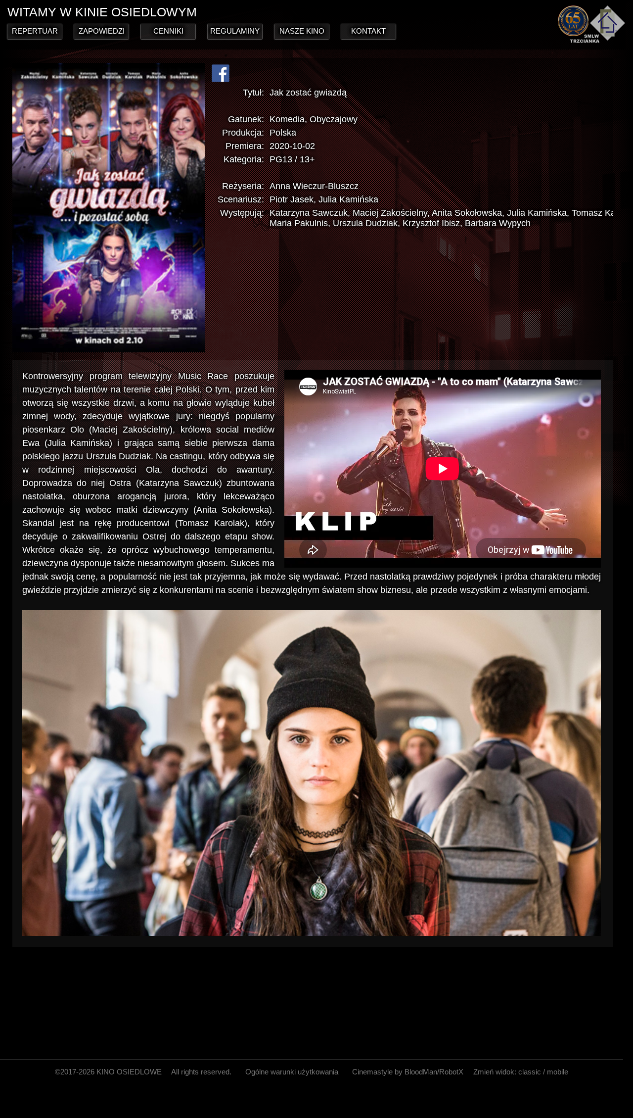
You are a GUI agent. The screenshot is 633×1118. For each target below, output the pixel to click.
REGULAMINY (235, 31)
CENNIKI (168, 31)
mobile (557, 1072)
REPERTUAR (35, 31)
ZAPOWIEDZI (102, 31)
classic (529, 1072)
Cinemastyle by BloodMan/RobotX (407, 1072)
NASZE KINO (301, 31)
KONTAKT (368, 31)
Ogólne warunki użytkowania (291, 1072)
